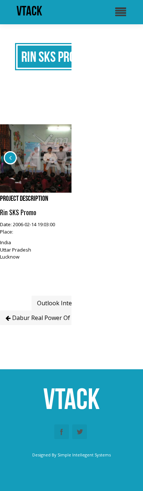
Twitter (79, 431)
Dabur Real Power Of (40, 318)
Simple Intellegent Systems (84, 455)
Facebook (61, 431)
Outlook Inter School (66, 303)
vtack (29, 11)
